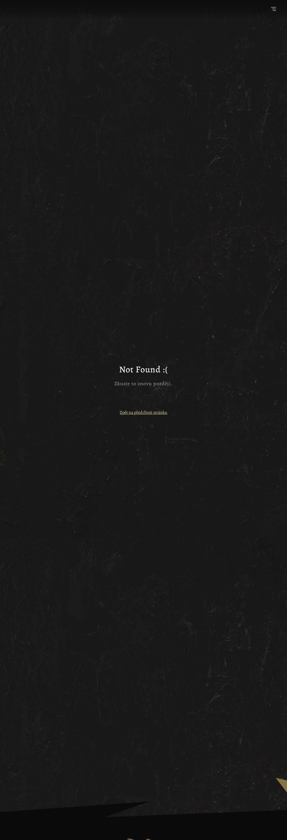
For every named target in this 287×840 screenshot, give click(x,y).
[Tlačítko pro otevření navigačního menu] (273, 10)
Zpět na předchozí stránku (143, 412)
